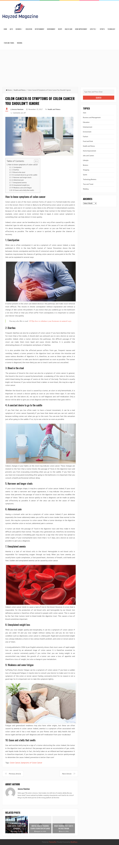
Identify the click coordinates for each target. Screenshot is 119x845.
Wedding (19, 43)
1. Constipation (17, 167)
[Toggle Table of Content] (35, 161)
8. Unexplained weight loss (21, 185)
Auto (11, 29)
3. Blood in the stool (18, 172)
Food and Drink (88, 141)
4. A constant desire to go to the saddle (24, 175)
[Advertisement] (59, 67)
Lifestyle (93, 29)
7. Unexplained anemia (19, 183)
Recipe (60, 29)
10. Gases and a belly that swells (23, 190)
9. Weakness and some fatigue (22, 188)
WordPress (74, 842)
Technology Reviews (89, 179)
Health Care (68, 29)
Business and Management (92, 118)
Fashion (85, 137)
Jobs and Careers (88, 156)
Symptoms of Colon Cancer (31, 762)
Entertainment (39, 29)
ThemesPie (52, 842)
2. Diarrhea (15, 170)
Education (29, 29)
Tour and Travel (9, 43)
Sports (102, 29)
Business (18, 29)
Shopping (86, 170)
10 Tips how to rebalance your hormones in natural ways (50, 321)
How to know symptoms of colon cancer (23, 164)
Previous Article (15, 774)
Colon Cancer (15, 762)
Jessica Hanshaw (17, 109)
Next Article (66, 774)
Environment (51, 29)
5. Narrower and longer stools (21, 177)
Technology (111, 29)
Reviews (85, 165)
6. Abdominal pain (18, 180)
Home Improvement (81, 29)
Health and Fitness (20, 90)
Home (5, 29)
